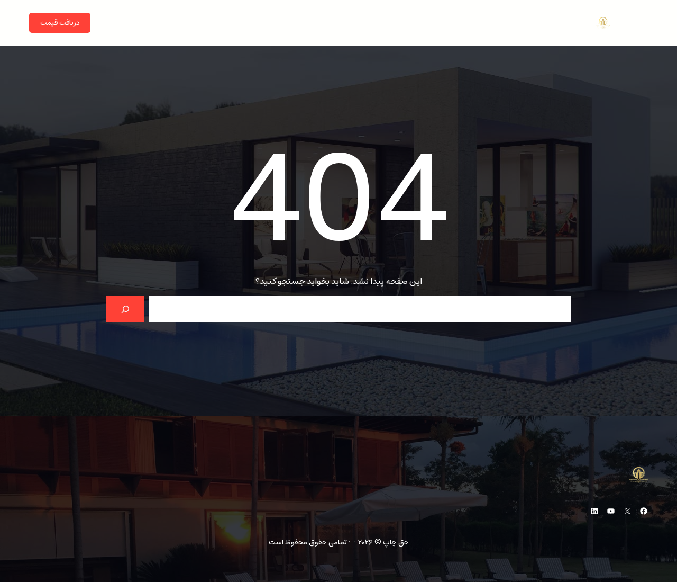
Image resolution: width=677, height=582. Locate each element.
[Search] (125, 309)
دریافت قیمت (60, 22)
